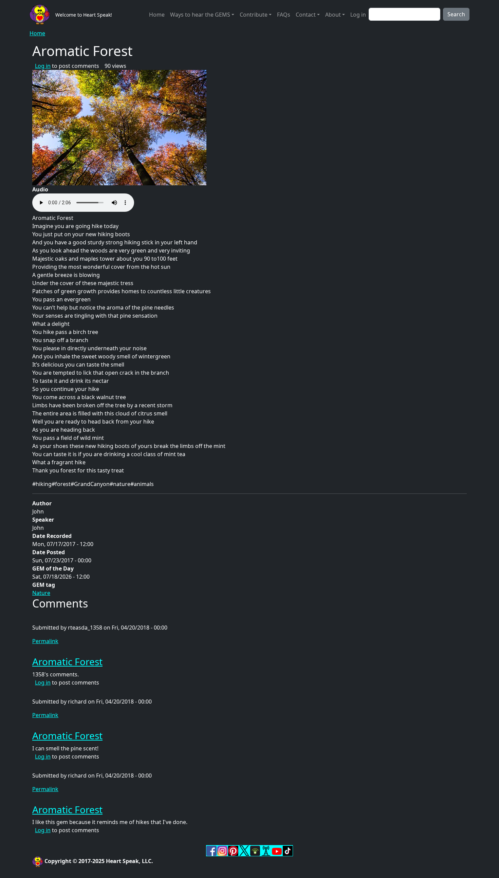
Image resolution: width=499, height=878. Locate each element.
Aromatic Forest (67, 661)
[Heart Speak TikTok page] (287, 850)
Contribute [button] (253, 14)
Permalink (45, 641)
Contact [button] (306, 14)
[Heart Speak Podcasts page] (255, 850)
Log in (358, 14)
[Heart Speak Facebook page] (211, 850)
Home (157, 14)
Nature (41, 593)
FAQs (283, 14)
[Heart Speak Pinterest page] (233, 850)
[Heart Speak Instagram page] (222, 850)
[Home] (42, 14)
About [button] (333, 14)
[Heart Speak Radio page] (266, 850)
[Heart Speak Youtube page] (277, 851)
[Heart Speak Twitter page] (244, 850)
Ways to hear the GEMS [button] (200, 14)
